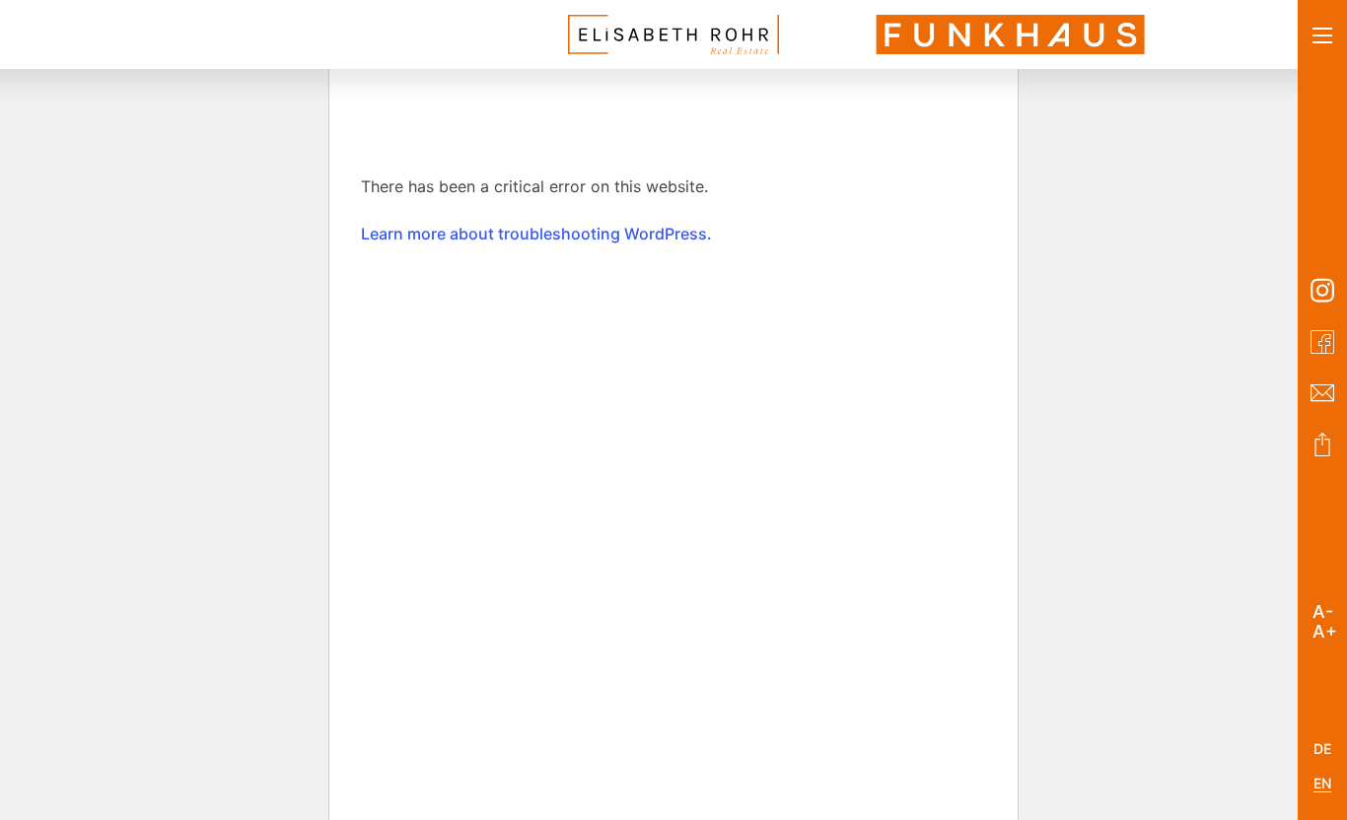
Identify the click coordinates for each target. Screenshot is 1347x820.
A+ (1324, 628)
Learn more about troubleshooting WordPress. (536, 233)
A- (1322, 608)
